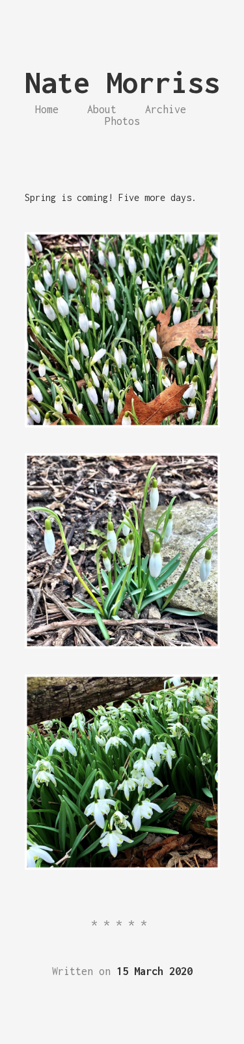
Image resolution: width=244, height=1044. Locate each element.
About (101, 109)
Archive (165, 109)
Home (47, 109)
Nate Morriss (122, 82)
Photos (122, 121)
